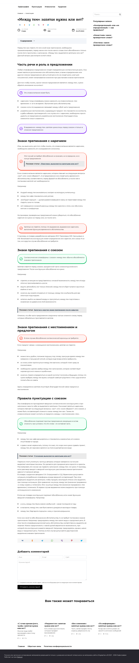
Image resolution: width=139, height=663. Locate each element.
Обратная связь (34, 646)
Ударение (62, 7)
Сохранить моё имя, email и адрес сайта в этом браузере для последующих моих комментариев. (51, 582)
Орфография (23, 7)
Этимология (50, 7)
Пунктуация (37, 7)
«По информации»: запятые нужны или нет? (109, 625)
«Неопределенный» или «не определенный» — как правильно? (106, 27)
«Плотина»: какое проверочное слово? (102, 44)
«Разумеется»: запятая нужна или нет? (55, 625)
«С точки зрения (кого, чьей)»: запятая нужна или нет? (27, 626)
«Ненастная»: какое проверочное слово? (102, 36)
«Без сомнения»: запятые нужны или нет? (82, 625)
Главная (21, 646)
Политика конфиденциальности (58, 646)
